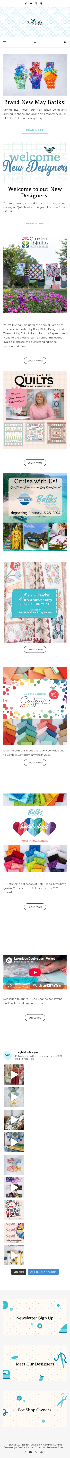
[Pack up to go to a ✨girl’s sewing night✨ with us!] (14, 1142)
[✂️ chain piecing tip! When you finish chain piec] (14, 1097)
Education (36, 1444)
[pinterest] (41, 3)
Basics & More (25, 1447)
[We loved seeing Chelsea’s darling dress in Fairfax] (14, 1074)
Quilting (57, 1444)
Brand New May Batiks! (35, 102)
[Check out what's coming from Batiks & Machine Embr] (14, 1233)
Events (61, 1447)
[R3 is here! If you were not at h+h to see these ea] (14, 1210)
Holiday (25, 1444)
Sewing (47, 1444)
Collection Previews (46, 1447)
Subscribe (35, 1017)
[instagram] (36, 3)
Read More (35, 130)
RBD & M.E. (14, 1444)
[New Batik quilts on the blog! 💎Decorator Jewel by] (14, 1120)
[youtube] (31, 3)
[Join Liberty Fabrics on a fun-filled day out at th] (14, 1165)
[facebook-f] (26, 3)
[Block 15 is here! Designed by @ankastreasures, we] (14, 1255)
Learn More (35, 360)
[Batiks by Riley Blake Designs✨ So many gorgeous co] (14, 1187)
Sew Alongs (10, 1447)
